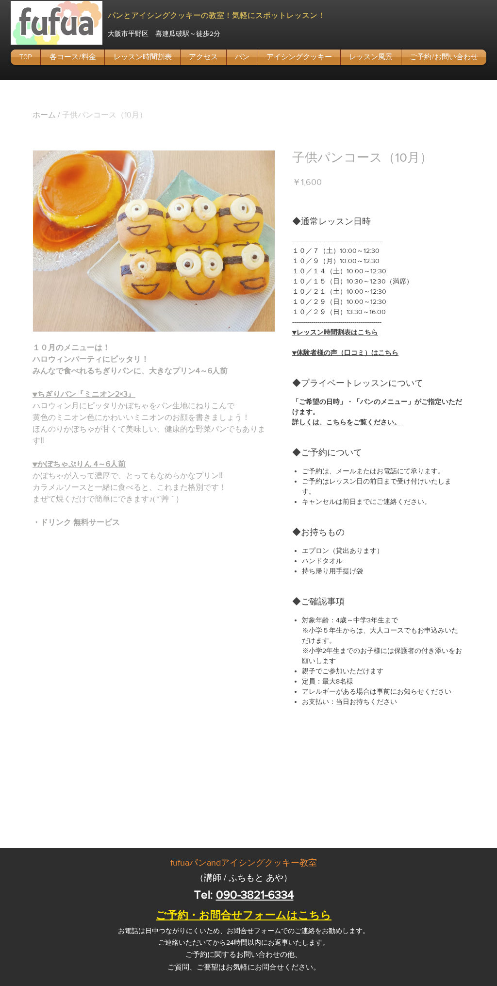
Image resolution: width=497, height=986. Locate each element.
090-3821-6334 (255, 894)
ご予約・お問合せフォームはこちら (243, 914)
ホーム (44, 115)
